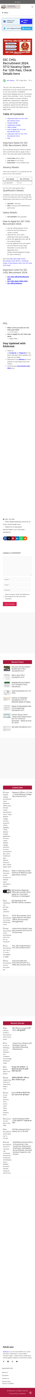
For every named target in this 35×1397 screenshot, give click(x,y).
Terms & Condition (8, 1383)
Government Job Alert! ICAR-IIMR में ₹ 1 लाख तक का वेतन (22, 1121)
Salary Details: (12, 127)
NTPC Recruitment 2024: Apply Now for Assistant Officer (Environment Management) (21, 918)
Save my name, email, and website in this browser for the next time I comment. (17, 596)
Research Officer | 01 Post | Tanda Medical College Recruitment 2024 (22, 794)
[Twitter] (9, 538)
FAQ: (8, 138)
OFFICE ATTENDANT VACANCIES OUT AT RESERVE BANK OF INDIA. (21, 700)
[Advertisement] (17, 304)
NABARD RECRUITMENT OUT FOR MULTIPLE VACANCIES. (21, 684)
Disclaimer (5, 1375)
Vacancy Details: (12, 123)
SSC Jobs (12, 519)
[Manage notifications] (30, 1392)
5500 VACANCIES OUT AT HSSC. (21, 692)
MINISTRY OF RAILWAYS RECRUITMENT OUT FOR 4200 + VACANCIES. (14, 529)
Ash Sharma (10, 80)
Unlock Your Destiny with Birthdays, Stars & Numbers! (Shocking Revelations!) (22, 1046)
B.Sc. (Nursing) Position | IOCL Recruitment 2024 (21, 947)
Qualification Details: (14, 125)
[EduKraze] (10, 7)
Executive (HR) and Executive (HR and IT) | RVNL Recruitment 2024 (21, 963)
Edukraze (6, 1352)
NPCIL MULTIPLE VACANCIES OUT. (18, 676)
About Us (5, 1372)
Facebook (13, 353)
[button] (32, 7)
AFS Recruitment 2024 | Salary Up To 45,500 (21, 1130)
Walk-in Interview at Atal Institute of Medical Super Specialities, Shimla (22, 873)
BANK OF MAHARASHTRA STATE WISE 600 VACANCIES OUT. (21, 708)
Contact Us (5, 1378)
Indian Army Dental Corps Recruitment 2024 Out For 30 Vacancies (22, 930)
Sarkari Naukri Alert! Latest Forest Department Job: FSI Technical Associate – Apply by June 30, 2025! (21, 718)
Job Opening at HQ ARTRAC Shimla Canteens (21, 901)
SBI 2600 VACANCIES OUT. (22, 727)
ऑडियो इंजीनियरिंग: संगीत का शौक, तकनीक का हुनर (20, 1078)
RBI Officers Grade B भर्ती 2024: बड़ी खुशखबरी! (21, 1029)
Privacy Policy (6, 1381)
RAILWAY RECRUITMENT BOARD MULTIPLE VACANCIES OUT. (21, 669)
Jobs (6, 519)
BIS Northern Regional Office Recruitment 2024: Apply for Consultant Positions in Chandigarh (21, 893)
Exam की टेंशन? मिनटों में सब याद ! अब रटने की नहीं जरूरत (21, 1094)
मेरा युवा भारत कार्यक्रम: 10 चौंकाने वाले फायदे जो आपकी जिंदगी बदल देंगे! (20, 1069)
